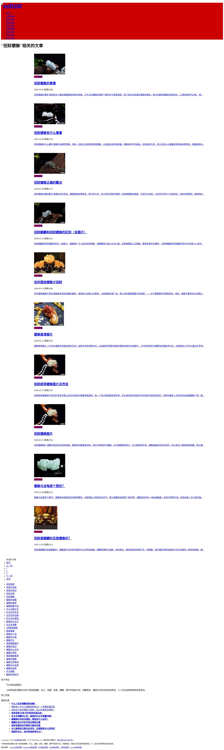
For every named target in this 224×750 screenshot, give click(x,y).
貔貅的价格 (11, 637)
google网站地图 (76, 747)
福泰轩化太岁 (12, 622)
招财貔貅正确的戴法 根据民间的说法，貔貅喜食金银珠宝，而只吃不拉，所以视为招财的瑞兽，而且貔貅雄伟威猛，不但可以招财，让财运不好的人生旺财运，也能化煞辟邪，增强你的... (119, 194)
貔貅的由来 (11, 668)
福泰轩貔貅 (11, 659)
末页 (8, 579)
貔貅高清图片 (43, 334)
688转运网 (18, 740)
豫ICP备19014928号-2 (65, 740)
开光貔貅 (10, 671)
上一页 (9, 566)
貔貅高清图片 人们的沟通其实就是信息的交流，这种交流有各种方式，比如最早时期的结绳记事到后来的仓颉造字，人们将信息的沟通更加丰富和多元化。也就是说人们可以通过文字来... (119, 346)
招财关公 (10, 19)
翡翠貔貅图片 (12, 643)
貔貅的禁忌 (11, 646)
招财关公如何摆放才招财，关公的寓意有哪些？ (33, 710)
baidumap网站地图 (30, 747)
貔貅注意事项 (12, 662)
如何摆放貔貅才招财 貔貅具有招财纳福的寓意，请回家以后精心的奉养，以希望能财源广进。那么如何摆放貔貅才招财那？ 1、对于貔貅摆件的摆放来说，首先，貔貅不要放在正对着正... (119, 294)
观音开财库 (11, 587)
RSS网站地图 (43, 747)
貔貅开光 (10, 640)
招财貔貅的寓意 (45, 83)
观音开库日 (11, 590)
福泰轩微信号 (12, 674)
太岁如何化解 (12, 615)
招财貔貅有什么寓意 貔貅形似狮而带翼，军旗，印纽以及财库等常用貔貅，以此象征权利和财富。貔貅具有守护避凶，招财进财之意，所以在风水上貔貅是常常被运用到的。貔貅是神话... (119, 144)
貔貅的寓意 (11, 603)
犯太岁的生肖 (12, 612)
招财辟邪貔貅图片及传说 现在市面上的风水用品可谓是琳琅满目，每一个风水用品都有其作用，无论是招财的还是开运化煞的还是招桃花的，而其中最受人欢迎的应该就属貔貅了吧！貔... (119, 395)
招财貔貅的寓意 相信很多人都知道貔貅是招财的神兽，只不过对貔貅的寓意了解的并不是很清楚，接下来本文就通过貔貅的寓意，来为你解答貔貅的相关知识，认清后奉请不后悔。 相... (118, 95)
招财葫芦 (10, 32)
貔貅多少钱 (11, 634)
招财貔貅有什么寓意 (48, 133)
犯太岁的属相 (12, 618)
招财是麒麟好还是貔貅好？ (52, 538)
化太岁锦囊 (11, 625)
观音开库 (10, 594)
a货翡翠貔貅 (12, 628)
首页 (8, 13)
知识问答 (10, 38)
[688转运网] (11, 6)
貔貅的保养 (11, 653)
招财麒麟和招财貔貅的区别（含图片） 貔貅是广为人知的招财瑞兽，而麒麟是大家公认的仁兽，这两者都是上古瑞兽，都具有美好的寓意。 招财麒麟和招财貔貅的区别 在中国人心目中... (118, 244)
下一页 (9, 576)
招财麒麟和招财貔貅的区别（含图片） (60, 232)
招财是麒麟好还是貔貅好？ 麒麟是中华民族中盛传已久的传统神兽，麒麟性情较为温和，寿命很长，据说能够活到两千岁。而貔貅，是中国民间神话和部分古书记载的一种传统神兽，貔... (119, 550)
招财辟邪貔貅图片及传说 (51, 384)
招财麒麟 (10, 29)
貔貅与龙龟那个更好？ (49, 486)
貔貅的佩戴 (11, 600)
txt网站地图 (64, 747)
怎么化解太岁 (12, 609)
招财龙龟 (10, 26)
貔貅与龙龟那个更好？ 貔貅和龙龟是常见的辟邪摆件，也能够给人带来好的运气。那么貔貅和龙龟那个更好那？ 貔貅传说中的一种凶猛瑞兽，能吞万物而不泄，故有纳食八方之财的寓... (118, 497)
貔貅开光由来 (12, 665)
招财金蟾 (10, 23)
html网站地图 (54, 747)
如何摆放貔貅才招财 (48, 282)
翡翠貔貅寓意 (12, 656)
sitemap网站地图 (16, 747)
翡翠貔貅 (10, 631)
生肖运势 (10, 35)
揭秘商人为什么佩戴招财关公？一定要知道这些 (33, 707)
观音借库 (10, 584)
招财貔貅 (10, 16)
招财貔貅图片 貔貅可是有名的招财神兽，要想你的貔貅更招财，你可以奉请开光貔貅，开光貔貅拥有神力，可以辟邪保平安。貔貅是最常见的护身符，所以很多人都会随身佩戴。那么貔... (119, 445)
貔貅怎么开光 (12, 650)
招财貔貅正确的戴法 (48, 182)
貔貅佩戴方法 (12, 606)
